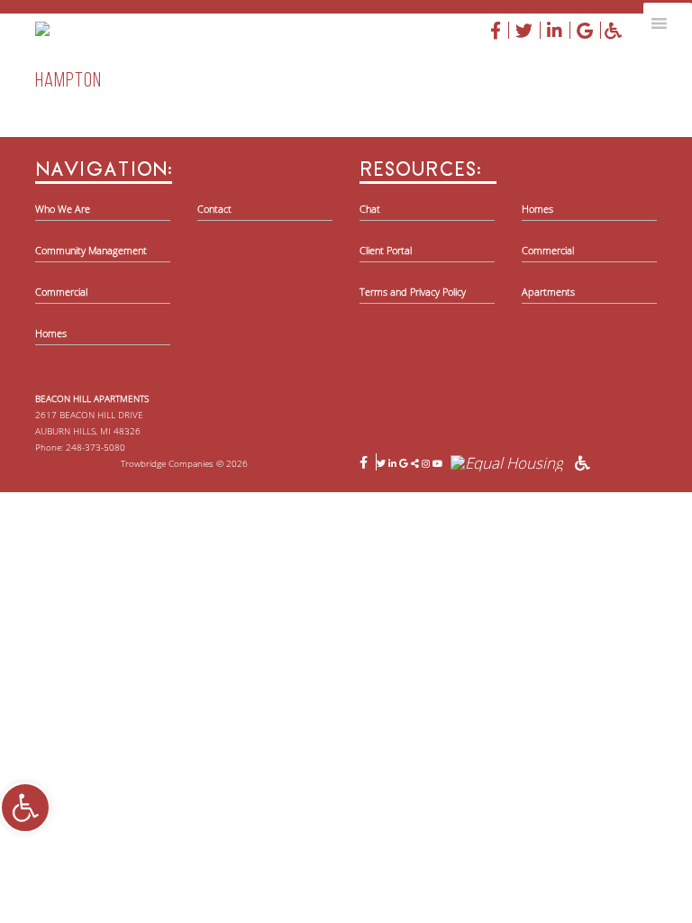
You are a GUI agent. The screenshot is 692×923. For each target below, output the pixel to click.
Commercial (61, 291)
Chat (370, 208)
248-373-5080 (95, 447)
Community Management (91, 250)
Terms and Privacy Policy (413, 291)
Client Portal (386, 250)
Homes (51, 333)
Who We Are (62, 208)
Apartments (548, 291)
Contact (214, 208)
